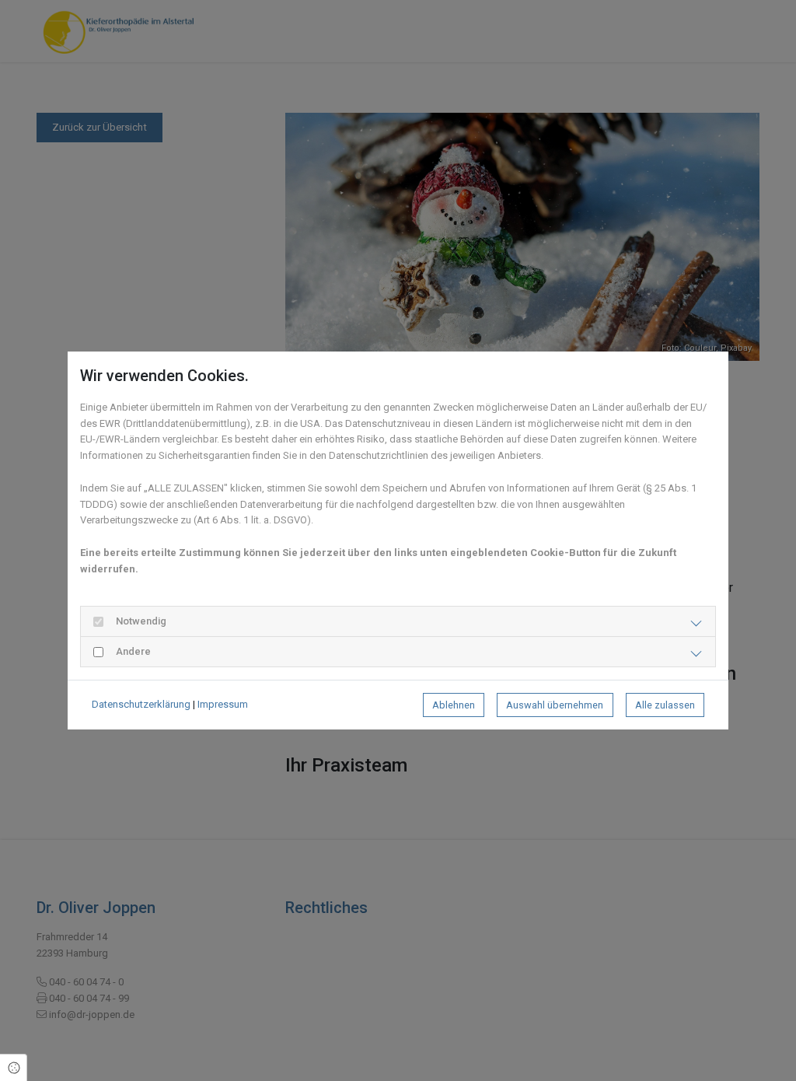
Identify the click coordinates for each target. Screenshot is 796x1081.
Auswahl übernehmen (554, 705)
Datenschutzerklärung (141, 704)
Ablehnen (453, 705)
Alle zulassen (665, 705)
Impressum (222, 704)
